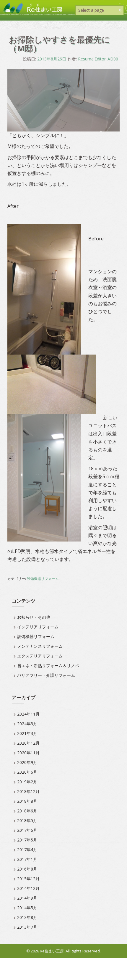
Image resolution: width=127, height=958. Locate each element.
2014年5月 (27, 907)
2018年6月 (27, 811)
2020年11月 (28, 752)
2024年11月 (28, 714)
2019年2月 (27, 782)
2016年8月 (27, 869)
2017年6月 (27, 830)
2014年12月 (28, 888)
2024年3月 (27, 723)
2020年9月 (27, 762)
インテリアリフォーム (37, 627)
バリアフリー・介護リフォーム (46, 675)
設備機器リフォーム (43, 578)
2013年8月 (27, 917)
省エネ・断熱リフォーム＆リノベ (48, 665)
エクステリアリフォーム (40, 656)
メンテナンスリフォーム (40, 646)
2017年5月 (27, 840)
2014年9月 (27, 898)
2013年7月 (27, 927)
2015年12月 (28, 878)
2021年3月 (27, 733)
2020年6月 (27, 772)
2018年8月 (27, 801)
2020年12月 (28, 743)
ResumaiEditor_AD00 (98, 59)
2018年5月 (27, 820)
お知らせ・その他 (33, 617)
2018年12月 (28, 791)
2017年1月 (27, 859)
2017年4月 (27, 849)
